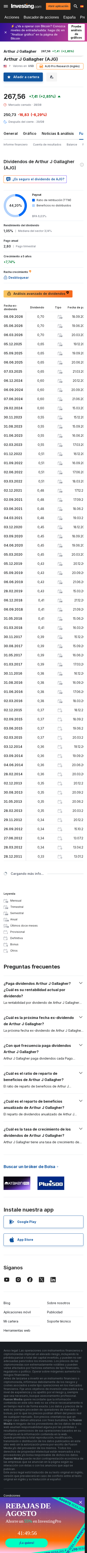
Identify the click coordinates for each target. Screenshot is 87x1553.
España (69, 17)
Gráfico (29, 133)
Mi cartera (11, 1321)
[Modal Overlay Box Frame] (42, 1525)
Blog (7, 1303)
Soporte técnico (59, 1321)
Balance (72, 144)
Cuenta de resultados (47, 144)
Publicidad (54, 1312)
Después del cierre (21, 121)
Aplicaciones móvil (17, 1312)
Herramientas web (17, 1330)
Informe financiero (16, 144)
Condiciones (12, 1495)
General (11, 133)
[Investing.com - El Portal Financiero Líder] (26, 6)
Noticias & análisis (58, 133)
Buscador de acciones (41, 17)
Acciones (11, 17)
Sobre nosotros (58, 1303)
